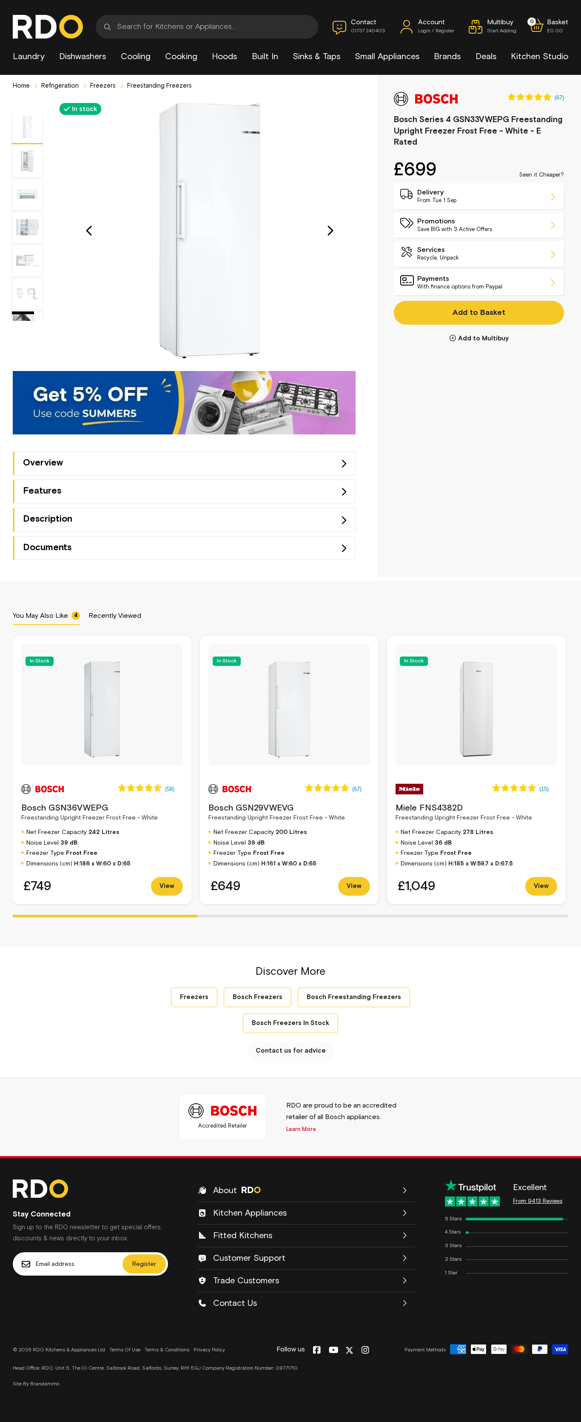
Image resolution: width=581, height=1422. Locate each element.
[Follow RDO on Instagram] (365, 1350)
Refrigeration (59, 86)
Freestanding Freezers (158, 86)
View (166, 886)
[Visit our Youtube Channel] (333, 1350)
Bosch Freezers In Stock (290, 1023)
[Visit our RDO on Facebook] (316, 1350)
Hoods (224, 56)
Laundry (29, 56)
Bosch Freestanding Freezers (354, 997)
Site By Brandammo (36, 1384)
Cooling (136, 56)
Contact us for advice (291, 1051)
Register (144, 1264)
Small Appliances (387, 56)
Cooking (181, 56)
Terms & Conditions (167, 1350)
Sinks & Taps (316, 56)
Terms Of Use (124, 1350)
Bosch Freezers (257, 997)
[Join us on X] (349, 1350)
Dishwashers (82, 56)
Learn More (301, 1129)
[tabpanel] (102, 770)
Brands (447, 56)
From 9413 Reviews (537, 1201)
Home (21, 86)
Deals (486, 56)
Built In (265, 56)
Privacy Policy (209, 1350)
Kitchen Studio (539, 56)
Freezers (102, 86)
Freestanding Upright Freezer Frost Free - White (89, 812)
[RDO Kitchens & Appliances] (48, 27)
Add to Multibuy (483, 339)
